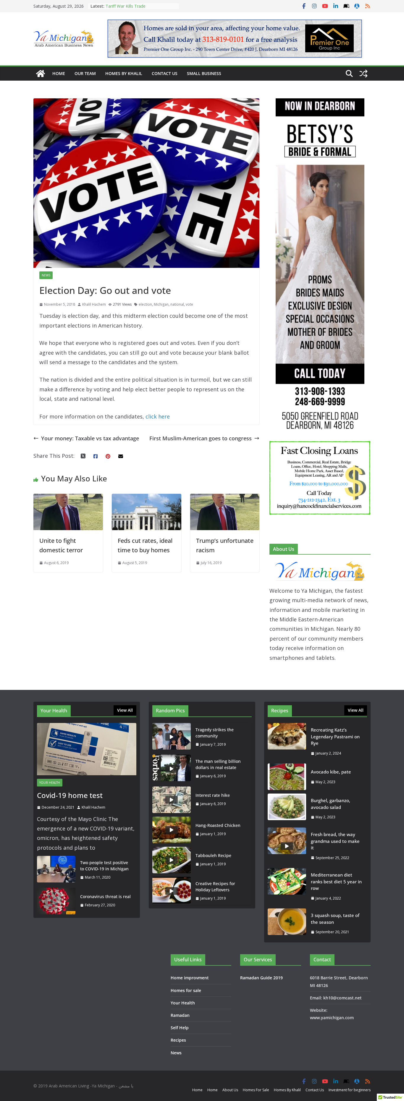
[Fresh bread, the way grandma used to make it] (287, 846)
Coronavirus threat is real (105, 896)
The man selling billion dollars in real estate (218, 764)
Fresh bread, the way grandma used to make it (335, 841)
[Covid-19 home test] (86, 749)
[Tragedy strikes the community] (171, 737)
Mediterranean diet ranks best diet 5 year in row (336, 881)
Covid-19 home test (70, 795)
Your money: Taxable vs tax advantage (90, 438)
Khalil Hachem (94, 304)
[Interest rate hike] (171, 799)
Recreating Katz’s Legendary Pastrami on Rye (133, 9)
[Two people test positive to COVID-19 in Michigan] (56, 870)
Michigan (161, 304)
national (177, 304)
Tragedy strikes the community (214, 733)
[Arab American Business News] (40, 73)
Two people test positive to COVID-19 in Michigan (104, 866)
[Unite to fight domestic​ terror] (68, 498)
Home (58, 73)
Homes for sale (186, 990)
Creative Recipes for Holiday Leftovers (215, 886)
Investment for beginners (350, 1089)
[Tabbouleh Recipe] (171, 860)
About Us (230, 1089)
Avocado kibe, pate (331, 772)
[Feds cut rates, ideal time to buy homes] (146, 498)
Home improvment (190, 978)
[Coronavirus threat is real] (56, 901)
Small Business (204, 73)
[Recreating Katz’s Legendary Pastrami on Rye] (287, 741)
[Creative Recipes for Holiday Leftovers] (171, 891)
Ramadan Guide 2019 (261, 978)
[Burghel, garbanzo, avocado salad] (287, 809)
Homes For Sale (256, 1089)
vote (189, 304)
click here (158, 416)
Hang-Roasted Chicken (217, 825)
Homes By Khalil (123, 73)
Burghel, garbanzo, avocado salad (330, 803)
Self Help (180, 1027)
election (145, 304)
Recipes (178, 1040)
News (46, 275)
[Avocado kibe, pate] (287, 776)
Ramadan (180, 1015)
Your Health (49, 783)
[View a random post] (363, 73)
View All (125, 710)
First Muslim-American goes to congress (200, 438)
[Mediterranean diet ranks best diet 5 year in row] (287, 886)
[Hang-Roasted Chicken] (171, 830)
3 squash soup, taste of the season (335, 918)
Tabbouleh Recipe (213, 855)
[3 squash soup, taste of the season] (287, 923)
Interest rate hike (212, 795)
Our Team (85, 73)
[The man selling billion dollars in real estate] (171, 769)
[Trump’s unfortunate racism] (225, 498)
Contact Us (164, 73)
